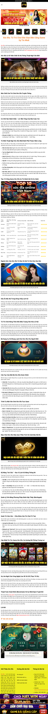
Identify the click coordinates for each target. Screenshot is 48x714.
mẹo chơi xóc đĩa (14, 464)
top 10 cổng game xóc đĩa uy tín (31, 49)
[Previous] (3, 16)
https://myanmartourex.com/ (22, 614)
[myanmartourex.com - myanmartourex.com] (24, 5)
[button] (2, 4)
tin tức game (11, 594)
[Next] (44, 16)
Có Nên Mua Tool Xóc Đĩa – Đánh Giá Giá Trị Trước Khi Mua (24, 652)
